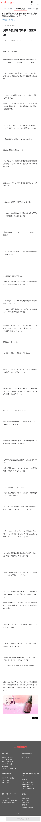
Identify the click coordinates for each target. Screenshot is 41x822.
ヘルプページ (25, 800)
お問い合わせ (25, 802)
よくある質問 (25, 798)
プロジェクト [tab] (8, 9)
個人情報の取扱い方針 (8, 802)
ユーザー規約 (5, 798)
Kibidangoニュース (27, 784)
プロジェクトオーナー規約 (9, 800)
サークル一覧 (25, 757)
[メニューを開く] (38, 3)
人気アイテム (5, 780)
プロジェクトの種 (7, 764)
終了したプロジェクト (8, 759)
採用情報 (24, 805)
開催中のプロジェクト (8, 757)
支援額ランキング (7, 766)
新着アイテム (5, 782)
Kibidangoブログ (26, 786)
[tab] (20, 8)
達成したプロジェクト (8, 762)
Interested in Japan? (27, 807)
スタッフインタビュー (28, 782)
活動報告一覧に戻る (8, 20)
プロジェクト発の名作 (8, 778)
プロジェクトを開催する (9, 768)
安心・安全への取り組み (29, 788)
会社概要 (24, 780)
